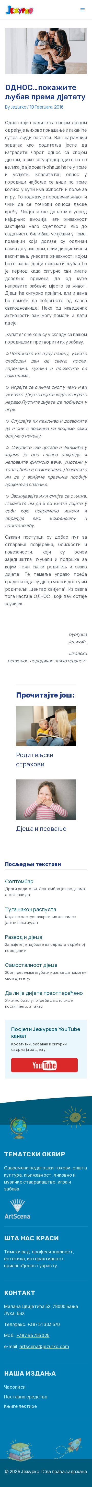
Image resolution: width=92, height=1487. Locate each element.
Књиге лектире (20, 1406)
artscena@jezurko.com (44, 1346)
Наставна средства (25, 1397)
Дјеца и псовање (41, 828)
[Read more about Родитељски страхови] (46, 726)
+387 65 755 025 (33, 1335)
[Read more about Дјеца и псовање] (46, 799)
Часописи (15, 1387)
